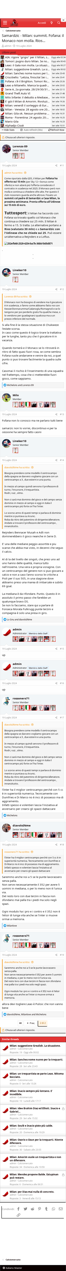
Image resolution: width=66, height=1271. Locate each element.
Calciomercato (25, 1048)
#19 (62, 954)
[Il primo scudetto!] (28, 409)
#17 (62, 717)
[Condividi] (56, 166)
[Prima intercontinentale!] (21, 160)
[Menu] (5, 22)
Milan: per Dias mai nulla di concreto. (32, 1191)
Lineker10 (19, 270)
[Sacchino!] (47, 644)
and (20, 385)
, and (26, 1014)
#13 (62, 414)
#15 (62, 648)
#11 (62, 165)
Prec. (32, 1023)
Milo (16, 395)
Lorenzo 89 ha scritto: (16, 296)
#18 (62, 844)
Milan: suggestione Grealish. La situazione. (35, 1045)
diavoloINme (22, 825)
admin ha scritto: (13, 172)
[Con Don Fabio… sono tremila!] (47, 409)
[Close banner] (63, 20)
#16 (62, 683)
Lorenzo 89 (20, 146)
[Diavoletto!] (22, 409)
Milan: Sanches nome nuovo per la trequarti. (36, 1059)
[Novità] (51, 22)
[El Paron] (34, 409)
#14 (62, 460)
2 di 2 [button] (43, 1023)
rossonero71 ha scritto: (17, 851)
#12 (62, 289)
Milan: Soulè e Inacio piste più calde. (31, 1125)
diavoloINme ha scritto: (17, 467)
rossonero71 (21, 698)
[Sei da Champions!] (41, 409)
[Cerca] (58, 22)
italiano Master (13, 1268)
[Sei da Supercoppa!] (16, 160)
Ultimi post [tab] (9, 52)
